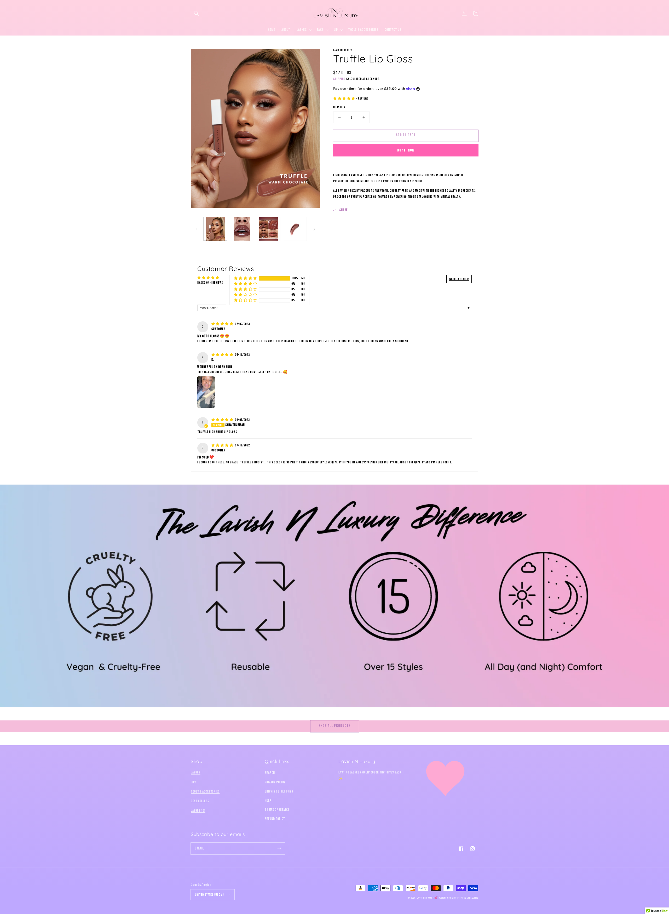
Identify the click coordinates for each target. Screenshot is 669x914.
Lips (194, 782)
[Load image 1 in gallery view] (215, 229)
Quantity (339, 107)
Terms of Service (277, 809)
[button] (196, 13)
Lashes (195, 772)
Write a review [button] (459, 279)
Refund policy (275, 819)
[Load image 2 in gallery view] (242, 229)
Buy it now (405, 150)
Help (268, 800)
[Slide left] (196, 229)
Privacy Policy (275, 782)
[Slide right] (314, 229)
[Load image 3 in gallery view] (268, 229)
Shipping (339, 79)
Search (270, 773)
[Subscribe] (279, 848)
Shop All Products (335, 725)
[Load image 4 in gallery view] (295, 229)
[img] (222, 324)
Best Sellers (200, 801)
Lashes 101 (198, 810)
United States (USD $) (209, 895)
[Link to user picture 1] (206, 392)
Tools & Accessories (205, 791)
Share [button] (343, 210)
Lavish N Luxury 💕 (427, 897)
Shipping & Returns (279, 791)
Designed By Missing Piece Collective (458, 897)
